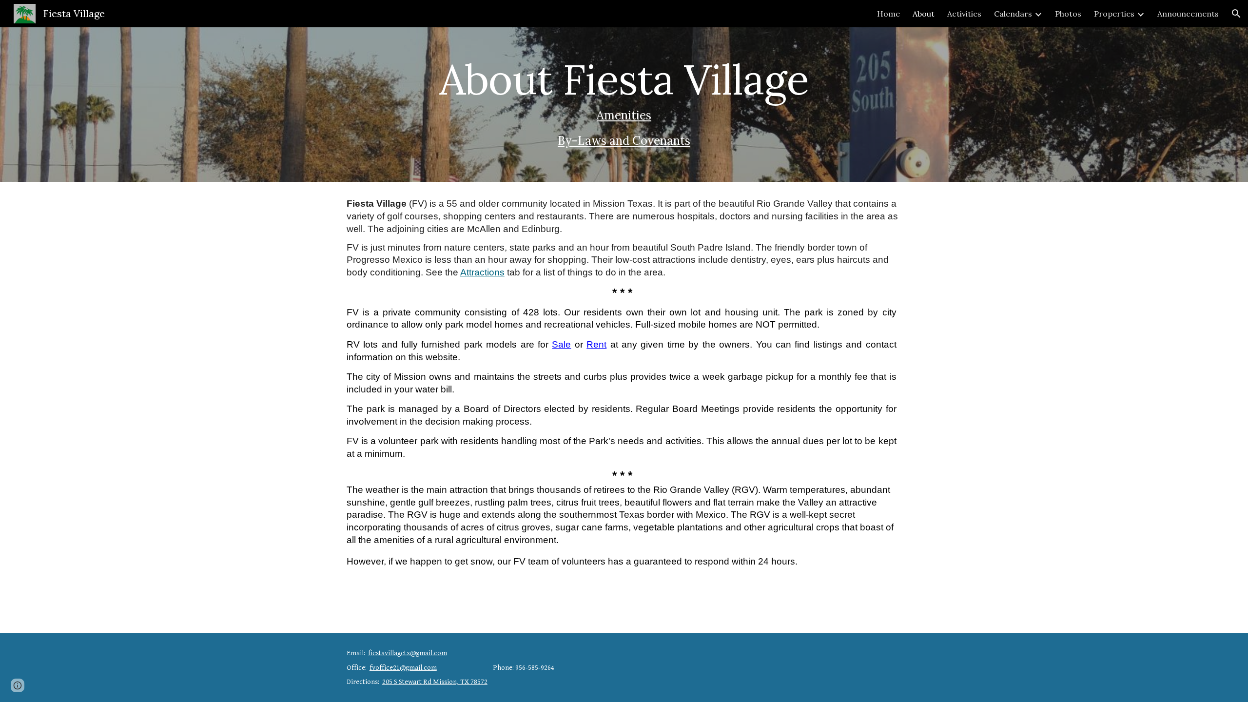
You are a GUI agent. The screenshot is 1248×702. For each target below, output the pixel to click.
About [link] (924, 14)
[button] (1236, 13)
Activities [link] (964, 14)
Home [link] (888, 14)
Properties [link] (1114, 14)
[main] (624, 105)
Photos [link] (1068, 14)
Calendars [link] (1013, 14)
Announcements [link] (1188, 14)
